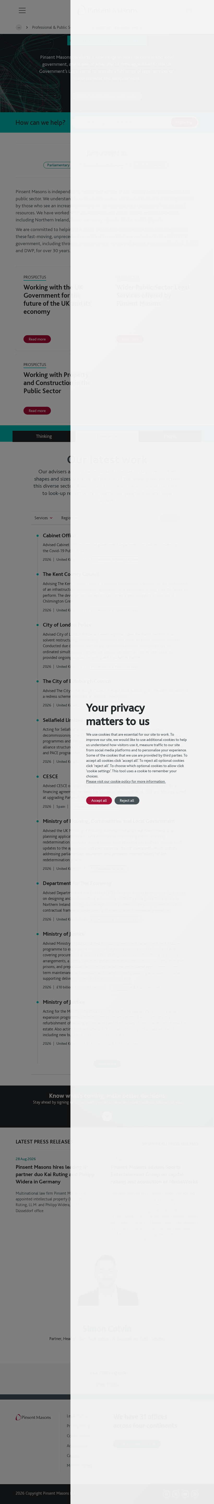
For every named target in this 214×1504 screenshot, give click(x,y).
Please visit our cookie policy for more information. (126, 781)
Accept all (99, 800)
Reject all (127, 800)
